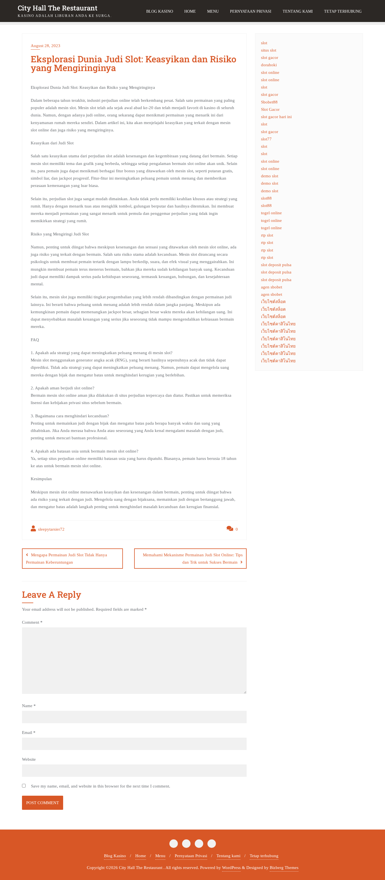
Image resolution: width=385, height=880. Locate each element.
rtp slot (267, 235)
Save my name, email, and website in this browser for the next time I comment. (100, 786)
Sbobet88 (269, 102)
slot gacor (269, 57)
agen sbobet (271, 287)
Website (29, 759)
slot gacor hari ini (276, 116)
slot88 (266, 198)
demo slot (269, 176)
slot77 (266, 139)
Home (140, 855)
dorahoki (269, 65)
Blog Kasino (115, 855)
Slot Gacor (270, 109)
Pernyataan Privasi (191, 855)
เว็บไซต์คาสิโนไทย (278, 324)
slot (264, 43)
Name (29, 705)
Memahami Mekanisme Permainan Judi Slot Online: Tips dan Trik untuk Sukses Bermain (193, 558)
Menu (160, 855)
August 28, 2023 (45, 45)
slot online (270, 72)
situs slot (268, 50)
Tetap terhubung (264, 855)
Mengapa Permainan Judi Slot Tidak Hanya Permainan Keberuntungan (66, 558)
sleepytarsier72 (51, 529)
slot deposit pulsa (276, 265)
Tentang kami (228, 855)
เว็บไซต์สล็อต (273, 301)
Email (29, 732)
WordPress (231, 867)
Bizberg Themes (284, 867)
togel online (271, 213)
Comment (32, 622)
